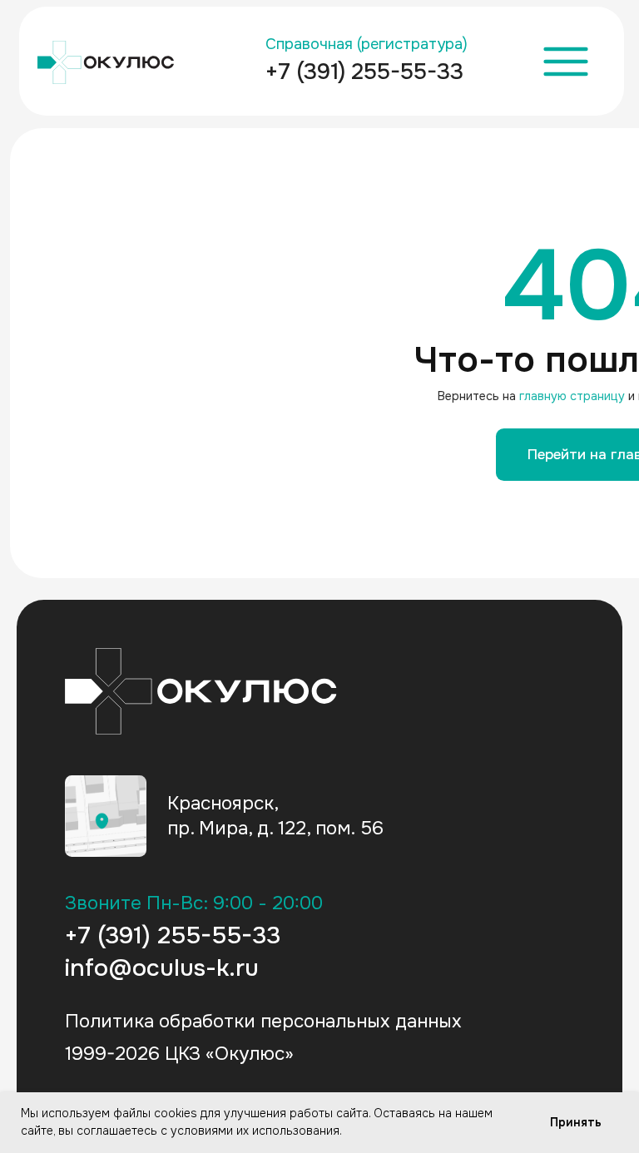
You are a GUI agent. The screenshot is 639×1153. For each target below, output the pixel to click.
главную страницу (572, 395)
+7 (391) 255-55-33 (364, 71)
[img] (105, 816)
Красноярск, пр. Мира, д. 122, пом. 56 (275, 816)
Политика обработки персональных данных (263, 1021)
